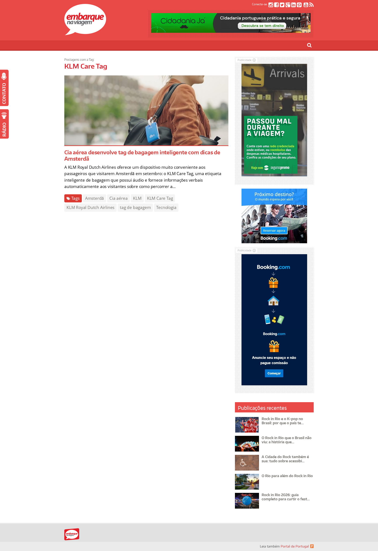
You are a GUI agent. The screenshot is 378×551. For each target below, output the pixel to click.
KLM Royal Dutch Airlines (90, 207)
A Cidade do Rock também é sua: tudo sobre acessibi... (285, 459)
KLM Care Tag (160, 198)
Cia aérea (118, 198)
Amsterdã (94, 198)
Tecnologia (166, 207)
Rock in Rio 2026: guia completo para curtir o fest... (286, 497)
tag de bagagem (135, 207)
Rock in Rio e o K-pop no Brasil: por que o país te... (283, 421)
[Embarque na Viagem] (85, 33)
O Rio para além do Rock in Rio (287, 476)
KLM (137, 198)
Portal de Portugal (295, 546)
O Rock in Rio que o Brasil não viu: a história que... (287, 440)
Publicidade (245, 60)
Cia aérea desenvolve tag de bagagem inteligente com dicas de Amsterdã (142, 155)
